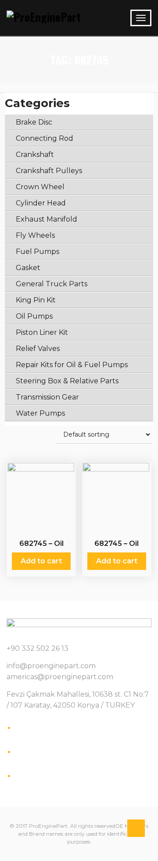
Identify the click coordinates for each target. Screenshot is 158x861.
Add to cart (41, 561)
